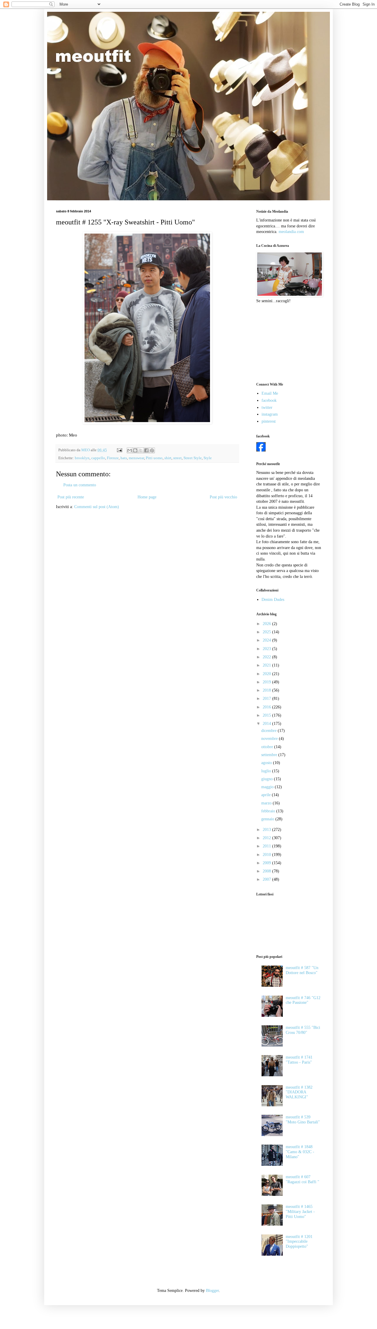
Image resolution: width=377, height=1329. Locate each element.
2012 (267, 838)
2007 (267, 879)
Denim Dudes (273, 599)
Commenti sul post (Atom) (96, 507)
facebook (269, 400)
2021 (267, 665)
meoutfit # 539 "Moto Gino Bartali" (303, 1119)
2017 (267, 698)
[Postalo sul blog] (135, 450)
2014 (267, 723)
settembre (269, 755)
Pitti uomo (154, 458)
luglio (266, 771)
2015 (267, 715)
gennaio (268, 819)
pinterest (269, 421)
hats (123, 458)
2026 (267, 623)
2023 (267, 649)
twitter (267, 407)
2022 (267, 657)
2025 (267, 632)
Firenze (113, 458)
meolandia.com (291, 231)
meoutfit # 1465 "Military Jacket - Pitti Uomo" (300, 1211)
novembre (270, 738)
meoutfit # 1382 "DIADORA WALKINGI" (299, 1092)
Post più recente (70, 497)
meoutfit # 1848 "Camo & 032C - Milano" (300, 1152)
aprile (266, 795)
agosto (267, 763)
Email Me (270, 393)
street (177, 458)
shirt (167, 458)
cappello (98, 458)
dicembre (269, 730)
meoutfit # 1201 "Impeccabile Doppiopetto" (299, 1241)
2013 (267, 829)
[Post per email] (119, 450)
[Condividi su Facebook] (146, 450)
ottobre (267, 747)
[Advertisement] (285, 342)
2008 (267, 871)
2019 (267, 682)
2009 (267, 863)
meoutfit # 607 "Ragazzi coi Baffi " (302, 1179)
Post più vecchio (223, 497)
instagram (270, 414)
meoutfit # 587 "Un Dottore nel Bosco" (302, 970)
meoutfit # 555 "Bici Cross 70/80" (303, 1030)
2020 (267, 674)
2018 (267, 690)
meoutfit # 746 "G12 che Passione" (303, 1000)
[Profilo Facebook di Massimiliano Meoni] (261, 450)
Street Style (192, 458)
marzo (267, 803)
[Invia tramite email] (130, 450)
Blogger (212, 1290)
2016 (267, 707)
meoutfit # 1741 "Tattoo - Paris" (299, 1059)
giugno (267, 779)
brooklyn (82, 458)
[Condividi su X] (141, 450)
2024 (267, 640)
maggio (268, 787)
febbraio (268, 811)
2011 (267, 846)
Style (208, 458)
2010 (267, 854)
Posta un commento (79, 485)
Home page (147, 497)
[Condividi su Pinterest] (152, 450)
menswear (136, 458)
